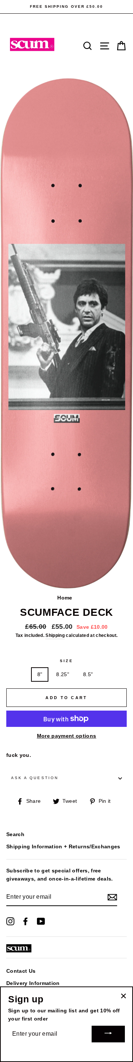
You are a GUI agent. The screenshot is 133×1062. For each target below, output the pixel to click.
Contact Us (20, 971)
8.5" (88, 674)
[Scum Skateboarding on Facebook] (25, 921)
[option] (66, 7)
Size (66, 661)
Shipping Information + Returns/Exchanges (63, 846)
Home (64, 598)
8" (39, 674)
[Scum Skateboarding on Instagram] (10, 921)
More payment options (66, 736)
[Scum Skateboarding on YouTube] (41, 921)
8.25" (62, 674)
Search (15, 834)
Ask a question (34, 778)
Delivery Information (33, 983)
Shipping (55, 635)
